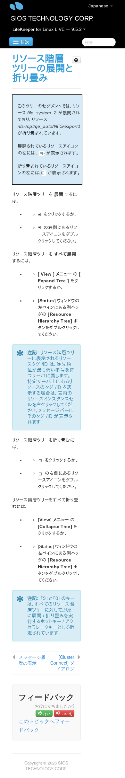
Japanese (99, 5)
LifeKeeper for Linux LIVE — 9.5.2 (48, 29)
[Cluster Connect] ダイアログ (62, 662)
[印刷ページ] (76, 60)
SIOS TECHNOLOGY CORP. (52, 18)
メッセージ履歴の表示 (32, 660)
